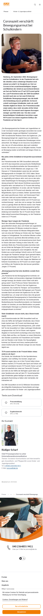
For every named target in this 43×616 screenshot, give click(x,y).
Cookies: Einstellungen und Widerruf (15, 600)
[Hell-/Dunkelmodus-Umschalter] (22, 558)
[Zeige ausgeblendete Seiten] (10, 494)
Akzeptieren (21, 612)
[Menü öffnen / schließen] (40, 4)
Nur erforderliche (21, 606)
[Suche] (35, 4)
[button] (6, 4)
